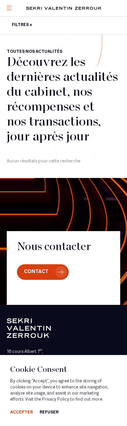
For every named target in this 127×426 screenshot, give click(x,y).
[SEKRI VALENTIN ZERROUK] (63, 8)
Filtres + (22, 25)
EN (18, 53)
